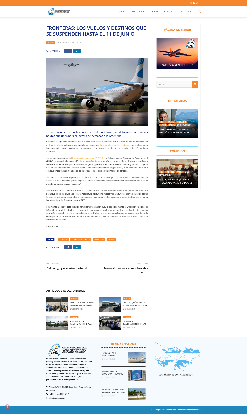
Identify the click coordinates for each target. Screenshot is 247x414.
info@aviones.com (57, 398)
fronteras (98, 239)
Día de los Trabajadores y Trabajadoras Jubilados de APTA (175, 182)
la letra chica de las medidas (114, 145)
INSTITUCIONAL (138, 11)
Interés (163, 125)
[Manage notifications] (7, 406)
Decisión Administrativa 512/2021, (88, 158)
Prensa (172, 125)
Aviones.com (170, 410)
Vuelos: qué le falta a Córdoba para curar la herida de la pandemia (135, 306)
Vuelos (111, 239)
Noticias (50, 43)
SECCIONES (185, 11)
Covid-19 (63, 239)
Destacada (170, 122)
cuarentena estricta (81, 239)
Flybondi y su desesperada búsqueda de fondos (112, 355)
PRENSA (154, 11)
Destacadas (181, 122)
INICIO (122, 11)
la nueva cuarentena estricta (89, 141)
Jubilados (170, 172)
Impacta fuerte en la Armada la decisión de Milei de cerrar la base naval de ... (113, 393)
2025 (162, 122)
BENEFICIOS (169, 11)
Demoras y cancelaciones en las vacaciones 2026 (134, 324)
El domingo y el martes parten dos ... (69, 268)
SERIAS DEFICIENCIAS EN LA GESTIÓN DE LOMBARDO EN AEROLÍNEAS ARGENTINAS (174, 132)
